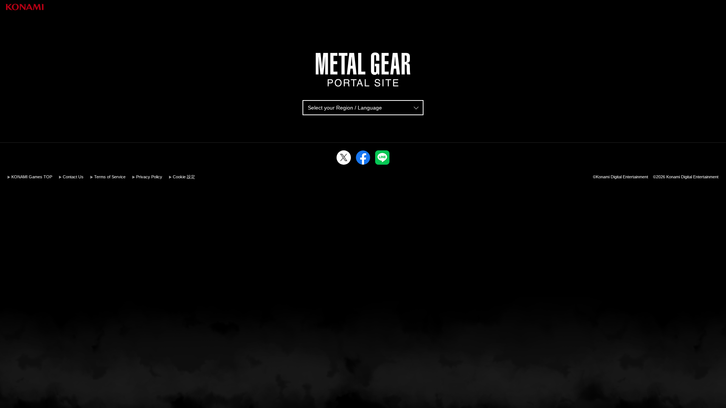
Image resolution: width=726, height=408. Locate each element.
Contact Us (73, 177)
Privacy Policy (149, 177)
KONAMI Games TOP (31, 177)
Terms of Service (110, 177)
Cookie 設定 (184, 177)
